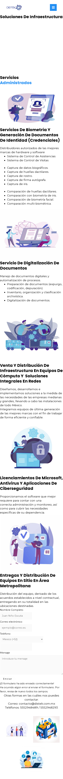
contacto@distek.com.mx (37, 703)
